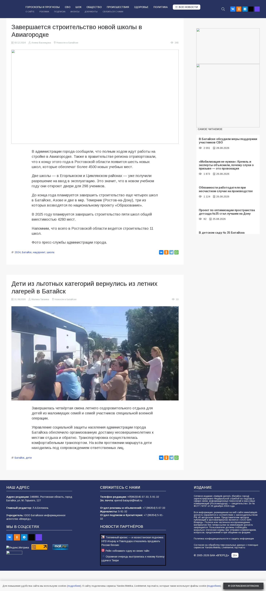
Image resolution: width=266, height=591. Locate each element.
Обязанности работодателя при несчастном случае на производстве (226, 189)
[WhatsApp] (176, 252)
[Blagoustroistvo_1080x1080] (228, 95)
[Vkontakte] (232, 9)
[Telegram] (245, 9)
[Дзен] (251, 9)
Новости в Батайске (67, 42)
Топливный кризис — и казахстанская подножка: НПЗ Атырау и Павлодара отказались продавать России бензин (133, 541)
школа (50, 252)
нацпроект (39, 252)
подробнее (74, 585)
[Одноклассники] (166, 252)
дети (29, 457)
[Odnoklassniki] (238, 9)
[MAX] (257, 9)
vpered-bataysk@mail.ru (128, 500)
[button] (223, 9)
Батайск (26, 252)
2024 (17, 252)
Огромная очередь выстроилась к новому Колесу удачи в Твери (133, 558)
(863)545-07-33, (140, 496)
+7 (128, 496)
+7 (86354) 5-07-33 (154, 507)
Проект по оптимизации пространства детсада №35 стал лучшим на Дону (227, 211)
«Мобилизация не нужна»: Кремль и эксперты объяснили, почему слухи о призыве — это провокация (226, 165)
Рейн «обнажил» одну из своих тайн (127, 550)
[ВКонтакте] (161, 252)
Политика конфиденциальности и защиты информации (224, 538)
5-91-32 (154, 496)
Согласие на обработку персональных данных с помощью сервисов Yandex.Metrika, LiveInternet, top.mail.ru (226, 546)
